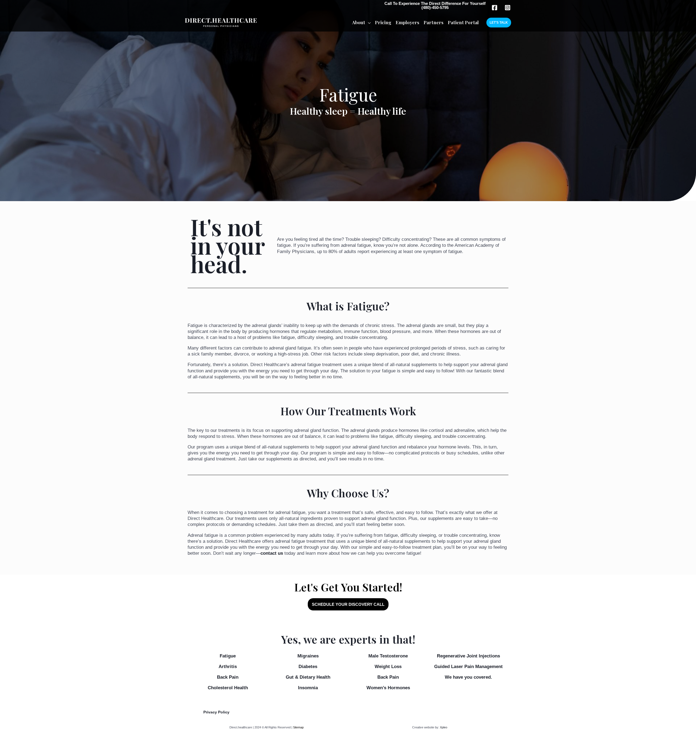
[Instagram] (508, 8)
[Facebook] (495, 8)
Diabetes (308, 666)
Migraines (308, 656)
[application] (368, 22)
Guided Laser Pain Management (468, 666)
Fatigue (228, 656)
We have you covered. (468, 677)
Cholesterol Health (228, 687)
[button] (498, 22)
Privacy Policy (216, 712)
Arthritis (228, 666)
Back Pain (227, 677)
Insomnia (308, 687)
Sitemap (298, 727)
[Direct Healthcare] (221, 22)
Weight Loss (388, 666)
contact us (271, 553)
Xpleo (443, 727)
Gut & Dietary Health (308, 677)
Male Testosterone (388, 656)
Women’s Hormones (388, 687)
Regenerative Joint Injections (468, 656)
